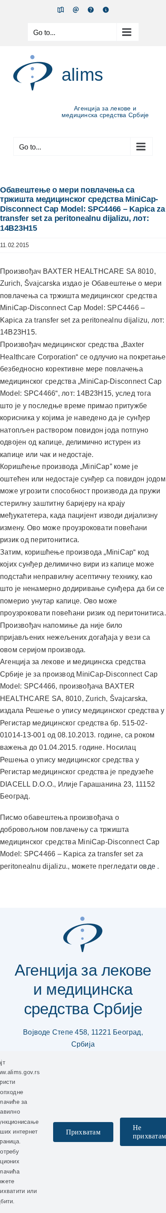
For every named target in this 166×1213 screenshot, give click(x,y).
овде (147, 866)
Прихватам (83, 1132)
